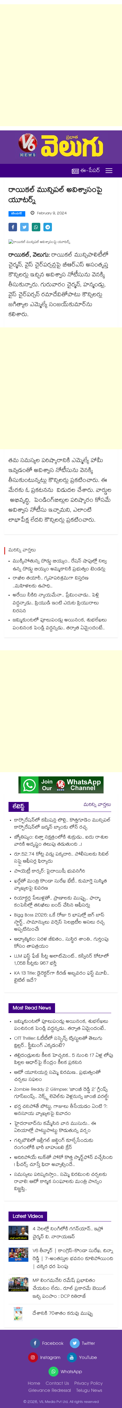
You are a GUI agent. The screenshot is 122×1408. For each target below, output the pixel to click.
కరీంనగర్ (16, 214)
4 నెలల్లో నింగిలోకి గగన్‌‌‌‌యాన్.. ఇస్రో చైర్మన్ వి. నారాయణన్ (68, 1233)
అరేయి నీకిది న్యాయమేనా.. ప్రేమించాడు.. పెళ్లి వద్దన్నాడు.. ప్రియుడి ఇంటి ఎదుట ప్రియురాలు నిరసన (56, 604)
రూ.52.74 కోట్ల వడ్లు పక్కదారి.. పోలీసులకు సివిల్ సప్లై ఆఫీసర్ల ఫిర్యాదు (61, 858)
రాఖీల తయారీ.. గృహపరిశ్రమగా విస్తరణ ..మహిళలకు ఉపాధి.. (51, 583)
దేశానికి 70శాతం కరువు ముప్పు (63, 1314)
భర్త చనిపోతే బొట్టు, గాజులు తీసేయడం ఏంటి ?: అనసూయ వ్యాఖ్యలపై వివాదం (60, 1110)
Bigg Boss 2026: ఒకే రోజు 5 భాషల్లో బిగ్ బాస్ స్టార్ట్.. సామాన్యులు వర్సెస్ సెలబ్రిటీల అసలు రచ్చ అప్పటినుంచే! (59, 923)
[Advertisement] (61, 65)
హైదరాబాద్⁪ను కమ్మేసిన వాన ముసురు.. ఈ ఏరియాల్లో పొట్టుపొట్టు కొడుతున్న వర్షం (55, 1127)
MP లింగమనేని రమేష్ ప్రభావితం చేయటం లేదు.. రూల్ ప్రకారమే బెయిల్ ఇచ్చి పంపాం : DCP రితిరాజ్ (69, 1289)
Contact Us (57, 1384)
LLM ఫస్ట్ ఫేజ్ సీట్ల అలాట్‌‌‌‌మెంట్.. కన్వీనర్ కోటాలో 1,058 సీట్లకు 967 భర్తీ (61, 960)
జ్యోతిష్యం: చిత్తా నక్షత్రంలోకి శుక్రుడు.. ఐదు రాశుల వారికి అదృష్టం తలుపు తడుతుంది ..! (61, 841)
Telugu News (89, 1391)
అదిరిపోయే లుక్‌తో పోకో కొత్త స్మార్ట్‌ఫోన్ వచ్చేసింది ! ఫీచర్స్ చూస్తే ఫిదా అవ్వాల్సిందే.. (63, 1161)
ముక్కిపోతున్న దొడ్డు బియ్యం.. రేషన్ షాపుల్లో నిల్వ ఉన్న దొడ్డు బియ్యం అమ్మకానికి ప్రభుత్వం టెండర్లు (60, 566)
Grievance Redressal (49, 1391)
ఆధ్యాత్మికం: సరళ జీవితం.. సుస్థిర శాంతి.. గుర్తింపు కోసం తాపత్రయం (61, 943)
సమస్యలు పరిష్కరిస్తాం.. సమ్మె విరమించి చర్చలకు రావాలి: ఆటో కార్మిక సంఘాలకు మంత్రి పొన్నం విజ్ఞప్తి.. (60, 1182)
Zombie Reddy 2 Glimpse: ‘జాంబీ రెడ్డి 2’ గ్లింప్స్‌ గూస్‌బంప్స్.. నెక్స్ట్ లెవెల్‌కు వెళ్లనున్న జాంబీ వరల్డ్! (61, 1093)
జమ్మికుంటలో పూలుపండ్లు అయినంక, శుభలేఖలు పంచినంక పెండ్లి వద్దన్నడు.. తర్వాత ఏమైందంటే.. (60, 625)
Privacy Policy (88, 1384)
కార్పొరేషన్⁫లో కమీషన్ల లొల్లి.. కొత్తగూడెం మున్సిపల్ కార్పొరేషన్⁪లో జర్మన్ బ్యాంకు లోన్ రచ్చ (62, 824)
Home (34, 1384)
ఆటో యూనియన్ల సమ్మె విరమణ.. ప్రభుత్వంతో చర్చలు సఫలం (57, 1076)
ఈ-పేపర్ (90, 171)
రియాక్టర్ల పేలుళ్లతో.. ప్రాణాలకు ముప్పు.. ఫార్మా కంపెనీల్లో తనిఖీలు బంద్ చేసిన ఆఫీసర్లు (57, 902)
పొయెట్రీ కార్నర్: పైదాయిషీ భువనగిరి (49, 872)
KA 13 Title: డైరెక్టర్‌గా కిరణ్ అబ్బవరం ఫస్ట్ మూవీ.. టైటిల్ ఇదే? (61, 977)
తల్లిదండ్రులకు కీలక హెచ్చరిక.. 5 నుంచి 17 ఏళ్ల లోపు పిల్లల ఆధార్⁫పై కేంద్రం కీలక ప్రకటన (63, 1059)
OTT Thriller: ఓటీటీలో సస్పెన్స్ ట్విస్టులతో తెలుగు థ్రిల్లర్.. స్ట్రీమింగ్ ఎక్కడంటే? (58, 1042)
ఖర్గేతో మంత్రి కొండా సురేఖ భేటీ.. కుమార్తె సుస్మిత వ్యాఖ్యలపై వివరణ (60, 885)
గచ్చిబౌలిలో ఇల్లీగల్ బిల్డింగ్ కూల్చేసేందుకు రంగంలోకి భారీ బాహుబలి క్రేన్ (53, 1144)
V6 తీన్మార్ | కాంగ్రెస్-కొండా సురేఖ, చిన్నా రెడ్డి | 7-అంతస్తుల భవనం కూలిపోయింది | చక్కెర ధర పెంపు (73, 1259)
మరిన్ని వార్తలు (97, 805)
